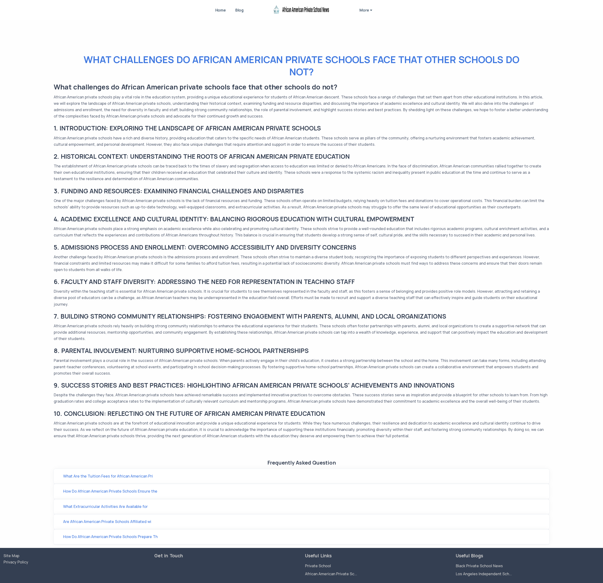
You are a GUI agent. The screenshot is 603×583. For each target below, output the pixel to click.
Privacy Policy (16, 562)
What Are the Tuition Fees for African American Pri (108, 476)
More (364, 10)
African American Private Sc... (331, 573)
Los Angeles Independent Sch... (484, 573)
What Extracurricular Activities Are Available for (105, 506)
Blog (239, 10)
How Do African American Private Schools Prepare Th (110, 536)
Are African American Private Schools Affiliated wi (107, 521)
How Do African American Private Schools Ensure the (110, 491)
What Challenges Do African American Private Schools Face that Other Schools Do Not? (301, 65)
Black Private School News (479, 565)
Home (220, 10)
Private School (318, 565)
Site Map (11, 555)
